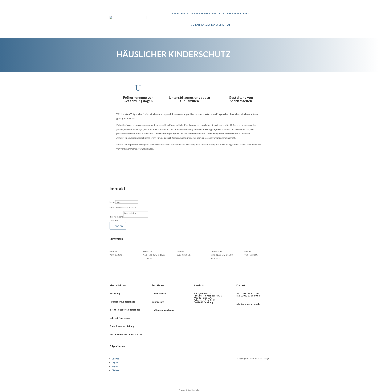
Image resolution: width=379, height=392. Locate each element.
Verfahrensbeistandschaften (210, 24)
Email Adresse (116, 207)
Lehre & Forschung (203, 13)
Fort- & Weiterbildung (234, 13)
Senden (118, 226)
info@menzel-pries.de (248, 303)
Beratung (178, 13)
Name (112, 202)
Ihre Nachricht (116, 216)
